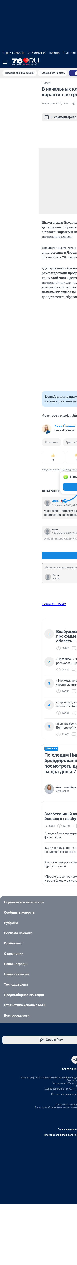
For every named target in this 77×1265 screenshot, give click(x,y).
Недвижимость (13, 53)
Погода (54, 53)
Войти (56, 578)
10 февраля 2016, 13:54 (55, 103)
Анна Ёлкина (64, 426)
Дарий (55, 501)
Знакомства (37, 53)
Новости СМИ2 (54, 604)
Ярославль (51, 442)
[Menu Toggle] (4, 62)
